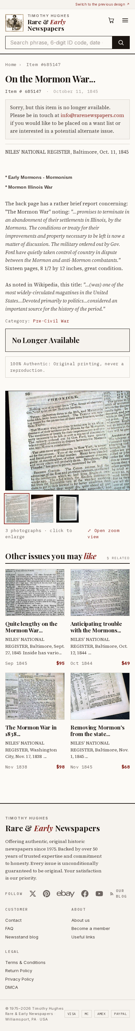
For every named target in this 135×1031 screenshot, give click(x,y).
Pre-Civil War (51, 321)
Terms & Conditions (25, 962)
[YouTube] (99, 893)
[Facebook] (84, 893)
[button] (67, 440)
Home (11, 64)
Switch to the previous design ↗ (102, 4)
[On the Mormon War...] (16, 508)
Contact (13, 920)
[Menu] (125, 20)
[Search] (120, 42)
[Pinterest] (46, 893)
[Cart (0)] (111, 20)
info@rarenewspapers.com (92, 115)
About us (80, 920)
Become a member (90, 928)
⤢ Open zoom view (103, 534)
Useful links (83, 936)
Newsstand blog (21, 936)
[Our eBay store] (66, 893)
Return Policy (18, 970)
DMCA (11, 987)
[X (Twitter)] (32, 893)
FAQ (9, 928)
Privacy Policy (19, 979)
